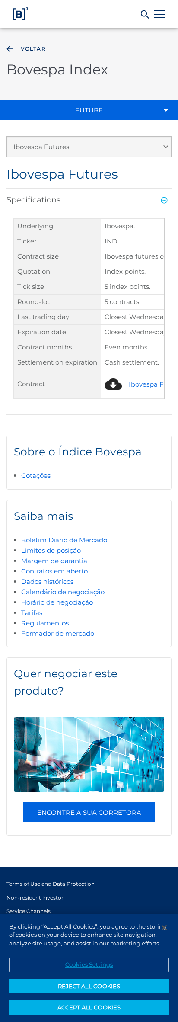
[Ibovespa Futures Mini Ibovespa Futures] (89, 150)
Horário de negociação (57, 602)
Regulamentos (45, 623)
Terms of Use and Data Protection (50, 884)
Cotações (36, 475)
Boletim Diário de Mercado (64, 540)
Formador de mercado (57, 633)
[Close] (164, 927)
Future (89, 110)
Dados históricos (47, 581)
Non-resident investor (35, 897)
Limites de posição (51, 550)
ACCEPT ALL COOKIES (89, 1007)
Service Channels (28, 911)
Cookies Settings (89, 964)
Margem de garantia (54, 561)
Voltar (33, 48)
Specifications (33, 200)
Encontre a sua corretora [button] (89, 812)
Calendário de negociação (63, 592)
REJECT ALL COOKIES (89, 986)
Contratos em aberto (54, 571)
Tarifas (31, 613)
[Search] (145, 15)
